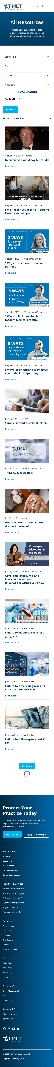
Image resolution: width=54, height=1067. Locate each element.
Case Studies (8, 930)
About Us (7, 856)
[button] (27, 57)
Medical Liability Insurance (13, 889)
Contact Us (7, 1000)
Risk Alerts (7, 935)
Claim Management (11, 991)
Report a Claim (9, 977)
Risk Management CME (12, 898)
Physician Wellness (10, 907)
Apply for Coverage (36, 834)
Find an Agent (8, 972)
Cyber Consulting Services (13, 903)
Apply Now (7, 968)
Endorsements (9, 865)
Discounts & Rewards (12, 912)
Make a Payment (10, 1014)
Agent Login (8, 1019)
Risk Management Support (14, 893)
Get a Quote (12, 834)
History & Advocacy (11, 870)
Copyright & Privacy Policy (13, 1058)
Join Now (10, 109)
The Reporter (8, 940)
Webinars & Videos (10, 949)
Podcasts (7, 944)
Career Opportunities (11, 875)
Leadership (7, 861)
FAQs (5, 995)
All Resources (8, 926)
